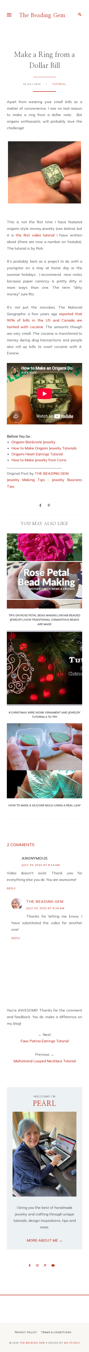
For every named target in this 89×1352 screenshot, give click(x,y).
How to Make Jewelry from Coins (38, 460)
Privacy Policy (26, 1332)
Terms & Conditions (56, 1332)
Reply (11, 888)
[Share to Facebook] (40, 505)
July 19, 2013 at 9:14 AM (41, 865)
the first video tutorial (36, 235)
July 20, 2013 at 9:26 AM (45, 908)
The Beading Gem (42, 15)
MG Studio (72, 1342)
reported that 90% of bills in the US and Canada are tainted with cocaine (44, 320)
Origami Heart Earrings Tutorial (37, 454)
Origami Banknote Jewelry (33, 442)
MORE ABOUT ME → (45, 1240)
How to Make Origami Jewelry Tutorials (44, 448)
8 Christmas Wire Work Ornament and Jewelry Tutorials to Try (44, 714)
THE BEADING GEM (51, 473)
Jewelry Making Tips (26, 479)
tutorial (59, 84)
